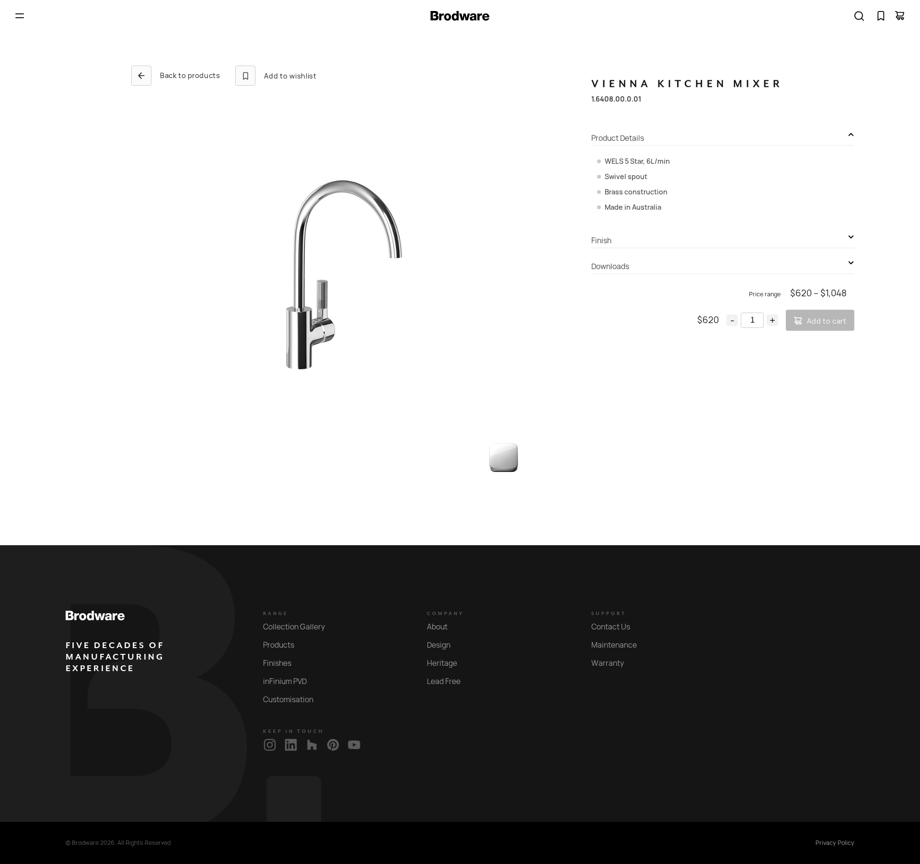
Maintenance (614, 645)
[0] (881, 16)
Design (438, 645)
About (437, 627)
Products (278, 645)
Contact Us (610, 627)
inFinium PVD (285, 681)
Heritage (442, 663)
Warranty (607, 663)
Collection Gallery (294, 627)
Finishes (277, 663)
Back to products (190, 75)
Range (275, 614)
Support (608, 614)
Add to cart (827, 320)
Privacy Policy (835, 843)
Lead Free (443, 681)
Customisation (288, 700)
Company (445, 614)
